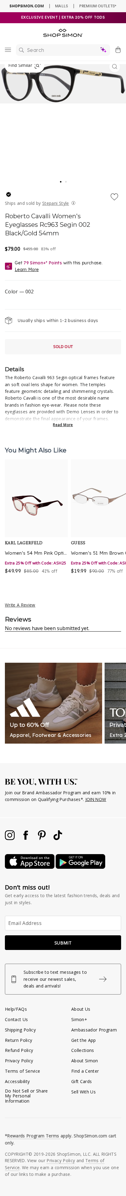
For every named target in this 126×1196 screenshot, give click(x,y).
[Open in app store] (30, 867)
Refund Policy (19, 1050)
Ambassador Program (94, 1030)
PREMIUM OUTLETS (97, 6)
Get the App (83, 1040)
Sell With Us (83, 1092)
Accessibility (17, 1081)
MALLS (61, 6)
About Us (81, 1009)
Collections (82, 1050)
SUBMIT (63, 943)
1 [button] (60, 179)
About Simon (84, 1061)
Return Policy (18, 1040)
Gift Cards (81, 1081)
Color (19, 291)
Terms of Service (22, 1071)
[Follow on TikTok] (58, 838)
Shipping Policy (20, 1030)
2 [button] (66, 180)
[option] (36, 517)
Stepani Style (55, 203)
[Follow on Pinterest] (42, 838)
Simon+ (79, 1019)
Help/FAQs (16, 1009)
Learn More (27, 269)
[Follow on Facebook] (26, 838)
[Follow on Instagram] (10, 838)
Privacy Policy (19, 1061)
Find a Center (85, 1071)
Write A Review (20, 605)
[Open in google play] (80, 867)
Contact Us (16, 1019)
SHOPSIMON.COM (26, 6)
